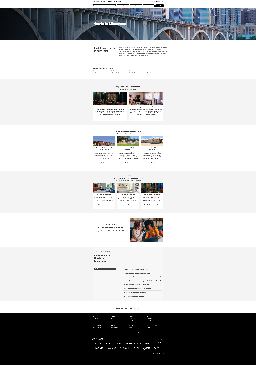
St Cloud (131, 74)
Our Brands (103, 1)
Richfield (131, 71)
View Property (110, 117)
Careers (130, 327)
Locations (95, 320)
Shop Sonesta (113, 329)
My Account (113, 320)
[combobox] (104, 5)
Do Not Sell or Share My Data (152, 325)
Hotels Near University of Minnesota (104, 204)
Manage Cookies (150, 320)
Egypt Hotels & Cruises (97, 325)
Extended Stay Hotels (97, 327)
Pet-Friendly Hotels (96, 329)
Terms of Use (149, 323)
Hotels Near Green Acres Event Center (152, 204)
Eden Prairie (95, 74)
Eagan (94, 72)
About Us (130, 318)
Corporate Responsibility (134, 332)
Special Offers (109, 1)
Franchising (131, 325)
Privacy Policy (149, 318)
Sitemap (148, 327)
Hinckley (113, 71)
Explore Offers (111, 235)
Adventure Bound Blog (97, 332)
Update (159, 5)
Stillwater (149, 72)
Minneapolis (113, 74)
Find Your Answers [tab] (99, 268)
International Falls (115, 72)
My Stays (158, 1)
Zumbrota (149, 74)
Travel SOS (113, 325)
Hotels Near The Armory (128, 204)
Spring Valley (132, 72)
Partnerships (131, 323)
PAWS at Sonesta (114, 327)
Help (162, 1)
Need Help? (113, 323)
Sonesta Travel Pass (133, 320)
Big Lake (95, 71)
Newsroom (131, 329)
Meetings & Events (117, 1)
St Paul (148, 71)
